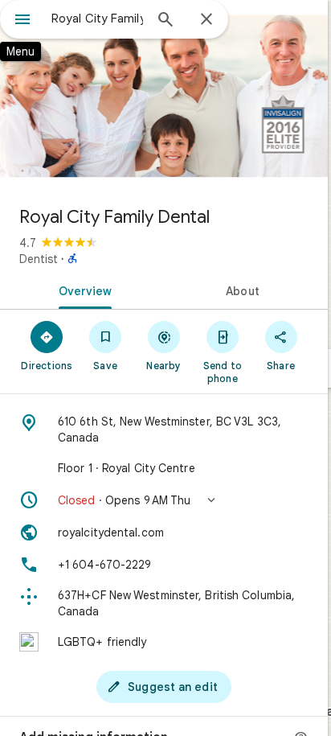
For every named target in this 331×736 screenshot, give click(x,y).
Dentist (38, 259)
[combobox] (97, 18)
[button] (164, 500)
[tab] (82, 289)
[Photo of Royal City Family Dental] (164, 96)
